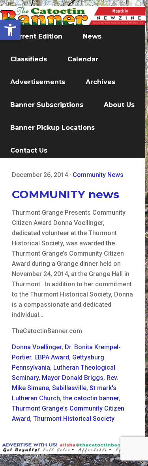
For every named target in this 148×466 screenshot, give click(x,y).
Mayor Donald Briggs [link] (72, 377)
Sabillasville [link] (69, 388)
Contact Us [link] (28, 150)
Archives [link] (100, 82)
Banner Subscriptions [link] (46, 105)
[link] (10, 30)
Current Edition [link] (36, 36)
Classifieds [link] (28, 59)
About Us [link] (119, 105)
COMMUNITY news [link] (65, 194)
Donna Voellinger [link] (37, 347)
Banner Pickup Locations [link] (52, 127)
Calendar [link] (82, 59)
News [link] (92, 36)
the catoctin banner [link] (91, 398)
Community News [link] (98, 175)
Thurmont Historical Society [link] (73, 418)
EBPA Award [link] (51, 357)
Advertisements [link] (37, 82)
